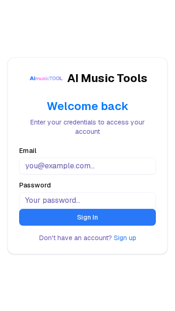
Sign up (125, 238)
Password (35, 185)
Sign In (87, 217)
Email (27, 150)
